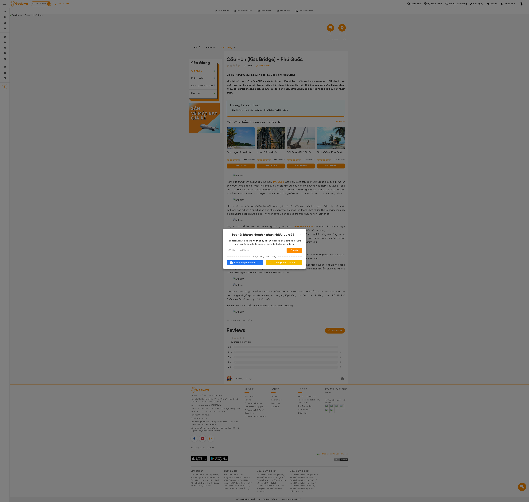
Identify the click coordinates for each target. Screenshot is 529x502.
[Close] (300, 234)
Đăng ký (294, 250)
